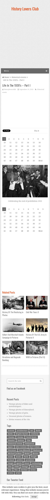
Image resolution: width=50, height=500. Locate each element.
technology (37, 463)
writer (33, 470)
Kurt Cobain (34, 447)
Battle (38, 431)
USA (10, 466)
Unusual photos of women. (20, 416)
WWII (10, 473)
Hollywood (29, 444)
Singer (11, 463)
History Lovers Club (25, 8)
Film (29, 440)
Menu (6, 71)
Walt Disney (36, 466)
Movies (35, 453)
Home (6, 77)
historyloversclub (10, 89)
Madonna (37, 450)
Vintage (24, 466)
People (34, 457)
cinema (20, 437)
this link (25, 497)
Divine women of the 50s (19, 419)
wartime (24, 470)
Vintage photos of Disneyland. (21, 410)
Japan (10, 447)
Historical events (19, 77)
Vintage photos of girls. (18, 413)
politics (20, 460)
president (30, 460)
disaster (11, 440)
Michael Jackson (15, 453)
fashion (21, 440)
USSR (16, 466)
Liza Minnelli (24, 450)
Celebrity (35, 434)
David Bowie (31, 437)
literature (12, 450)
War (10, 470)
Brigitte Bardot (22, 434)
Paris (26, 457)
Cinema (11, 437)
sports (19, 463)
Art (31, 431)
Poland (11, 460)
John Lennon (21, 447)
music (10, 457)
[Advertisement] (25, 41)
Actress (11, 431)
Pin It (36, 131)
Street (26, 463)
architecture (22, 431)
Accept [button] (34, 497)
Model (27, 453)
